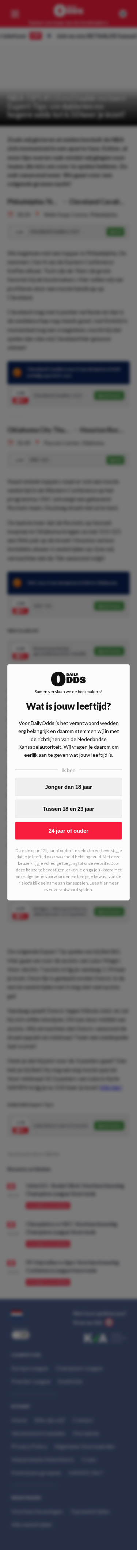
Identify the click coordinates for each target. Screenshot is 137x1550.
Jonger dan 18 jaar (68, 787)
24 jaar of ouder (68, 831)
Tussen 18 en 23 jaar (68, 809)
